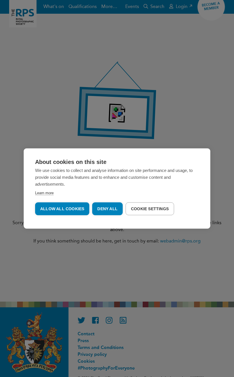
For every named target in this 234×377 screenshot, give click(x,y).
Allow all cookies (62, 209)
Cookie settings (150, 209)
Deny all (107, 209)
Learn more (44, 193)
